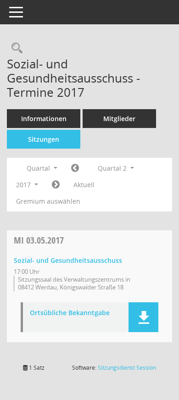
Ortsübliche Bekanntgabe (70, 313)
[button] (143, 317)
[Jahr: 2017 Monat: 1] (75, 168)
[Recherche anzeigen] (14, 48)
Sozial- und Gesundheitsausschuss (68, 260)
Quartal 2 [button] (113, 168)
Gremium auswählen (48, 201)
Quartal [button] (39, 168)
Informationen (44, 118)
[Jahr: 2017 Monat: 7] (56, 185)
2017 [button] (24, 184)
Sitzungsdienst (127, 368)
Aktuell (84, 184)
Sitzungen (43, 139)
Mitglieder (119, 118)
